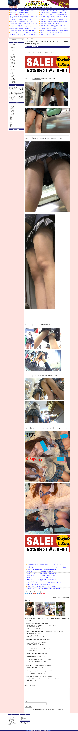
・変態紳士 (21, 717)
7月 (11, 107)
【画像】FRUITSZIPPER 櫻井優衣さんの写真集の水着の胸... (21, 17)
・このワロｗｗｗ (11, 722)
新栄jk (64, 597)
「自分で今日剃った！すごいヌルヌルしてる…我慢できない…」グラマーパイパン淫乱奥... (47, 567)
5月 (11, 109)
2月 (11, 113)
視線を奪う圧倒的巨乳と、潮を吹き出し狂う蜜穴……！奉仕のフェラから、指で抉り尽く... (47, 566)
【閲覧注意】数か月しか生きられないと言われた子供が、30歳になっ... (23, 30)
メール (21, 8)
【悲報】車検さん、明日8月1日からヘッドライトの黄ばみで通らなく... (54, 21)
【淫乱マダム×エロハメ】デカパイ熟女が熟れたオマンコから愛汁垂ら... (54, 10)
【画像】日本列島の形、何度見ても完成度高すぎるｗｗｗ (51, 26)
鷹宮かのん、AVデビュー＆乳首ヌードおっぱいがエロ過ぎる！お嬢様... (54, 14)
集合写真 (11, 57)
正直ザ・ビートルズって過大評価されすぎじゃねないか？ (51, 32)
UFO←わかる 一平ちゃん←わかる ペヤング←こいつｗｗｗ (21, 25)
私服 (10, 53)
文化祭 (15, 98)
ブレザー (12, 94)
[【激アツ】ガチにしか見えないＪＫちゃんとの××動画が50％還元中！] (39, 593)
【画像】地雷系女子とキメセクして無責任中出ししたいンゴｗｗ (41, 575)
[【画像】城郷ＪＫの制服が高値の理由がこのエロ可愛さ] (40, 608)
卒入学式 (15, 93)
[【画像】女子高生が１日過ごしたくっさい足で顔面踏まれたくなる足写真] (29, 608)
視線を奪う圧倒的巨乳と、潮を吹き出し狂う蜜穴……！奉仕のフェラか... (24, 16)
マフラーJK (15, 90)
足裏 (21, 90)
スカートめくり (14, 87)
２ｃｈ (11, 75)
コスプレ (13, 96)
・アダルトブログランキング (24, 725)
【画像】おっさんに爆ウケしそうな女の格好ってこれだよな (21, 12)
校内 (10, 50)
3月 (11, 111)
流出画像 (11, 76)
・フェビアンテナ (11, 717)
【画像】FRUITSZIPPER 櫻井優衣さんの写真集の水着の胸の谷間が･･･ (42, 569)
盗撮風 (10, 96)
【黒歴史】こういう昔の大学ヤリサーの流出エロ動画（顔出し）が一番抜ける (44, 582)
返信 (47, 623)
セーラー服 (19, 89)
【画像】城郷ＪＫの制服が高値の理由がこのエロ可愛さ (40, 615)
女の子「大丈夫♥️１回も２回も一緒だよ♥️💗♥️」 (19, 14)
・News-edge (10, 716)
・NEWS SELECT (11, 719)
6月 (11, 108)
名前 (26, 701)
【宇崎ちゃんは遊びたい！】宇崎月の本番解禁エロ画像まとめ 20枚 (53, 12)
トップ (10, 8)
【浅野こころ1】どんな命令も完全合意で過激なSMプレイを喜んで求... (54, 16)
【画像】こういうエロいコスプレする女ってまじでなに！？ (40, 577)
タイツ (11, 65)
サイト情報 (16, 8)
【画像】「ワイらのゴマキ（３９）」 (47, 34)
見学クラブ (19, 88)
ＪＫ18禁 (11, 62)
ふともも (60, 597)
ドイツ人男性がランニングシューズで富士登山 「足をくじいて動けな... (23, 32)
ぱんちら (56, 597)
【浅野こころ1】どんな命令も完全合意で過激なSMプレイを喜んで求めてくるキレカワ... (46, 564)
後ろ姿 (11, 78)
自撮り (11, 54)
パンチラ (11, 47)
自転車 (11, 56)
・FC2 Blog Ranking (23, 724)
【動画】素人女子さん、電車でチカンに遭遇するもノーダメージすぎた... (24, 28)
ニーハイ (14, 89)
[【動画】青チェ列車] (46, 106)
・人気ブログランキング (24, 722)
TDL (22, 89)
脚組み (11, 66)
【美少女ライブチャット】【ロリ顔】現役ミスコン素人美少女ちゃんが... (24, 10)
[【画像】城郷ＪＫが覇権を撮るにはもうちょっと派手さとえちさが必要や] (50, 609)
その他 (34, 46)
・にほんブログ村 (23, 723)
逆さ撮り (11, 68)
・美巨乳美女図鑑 (23, 718)
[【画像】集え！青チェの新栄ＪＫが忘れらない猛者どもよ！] (60, 609)
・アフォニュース (11, 718)
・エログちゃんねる (23, 716)
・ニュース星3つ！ (11, 720)
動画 (10, 73)
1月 (11, 114)
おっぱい (10, 90)
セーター (10, 97)
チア (11, 88)
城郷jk (21, 96)
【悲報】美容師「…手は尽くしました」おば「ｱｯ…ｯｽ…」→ (51, 23)
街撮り (67, 597)
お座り (12, 92)
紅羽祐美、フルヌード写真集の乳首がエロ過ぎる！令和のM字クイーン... (24, 26)
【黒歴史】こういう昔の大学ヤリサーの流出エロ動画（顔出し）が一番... (24, 23)
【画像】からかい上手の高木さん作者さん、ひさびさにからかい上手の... (24, 34)
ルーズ (11, 49)
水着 (10, 51)
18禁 (10, 87)
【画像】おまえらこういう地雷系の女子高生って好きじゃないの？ (22, 19)
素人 (10, 72)
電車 (10, 59)
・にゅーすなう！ (11, 721)
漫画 (10, 70)
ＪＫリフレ (18, 96)
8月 (11, 106)
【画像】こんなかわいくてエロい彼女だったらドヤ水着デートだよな (53, 19)
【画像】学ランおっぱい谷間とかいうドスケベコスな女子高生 (52, 35)
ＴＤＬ (11, 60)
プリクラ (11, 69)
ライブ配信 (12, 82)
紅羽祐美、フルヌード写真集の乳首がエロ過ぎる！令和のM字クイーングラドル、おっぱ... (46, 588)
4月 (11, 110)
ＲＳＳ (25, 8)
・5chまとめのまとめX (12, 723)
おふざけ (11, 63)
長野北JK (22, 92)
